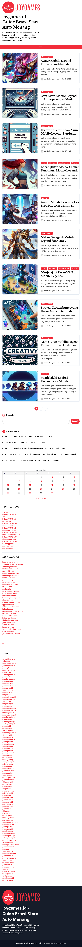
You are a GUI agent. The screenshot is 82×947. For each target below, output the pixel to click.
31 (52, 493)
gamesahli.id (7, 775)
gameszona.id (8, 780)
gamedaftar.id (8, 867)
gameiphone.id (8, 668)
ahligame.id (7, 811)
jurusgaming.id (8, 757)
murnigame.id (7, 804)
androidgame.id (8, 659)
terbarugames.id (9, 733)
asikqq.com (7, 512)
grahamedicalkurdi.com (11, 629)
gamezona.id (7, 802)
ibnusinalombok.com (10, 627)
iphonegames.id (8, 670)
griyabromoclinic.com (11, 634)
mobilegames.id (8, 679)
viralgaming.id (7, 842)
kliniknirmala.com (9, 614)
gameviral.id (7, 865)
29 (30, 493)
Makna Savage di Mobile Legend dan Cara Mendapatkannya (57, 241)
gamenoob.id (7, 856)
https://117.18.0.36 (9, 515)
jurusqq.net (7, 521)
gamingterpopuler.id (10, 845)
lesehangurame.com (10, 562)
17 (52, 485)
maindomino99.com (10, 530)
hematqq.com (8, 544)
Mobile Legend (47, 57)
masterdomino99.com (11, 535)
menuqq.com (7, 548)
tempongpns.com (9, 567)
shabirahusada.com (10, 620)
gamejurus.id (7, 798)
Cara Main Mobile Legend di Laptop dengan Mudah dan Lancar (59, 99)
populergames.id (9, 858)
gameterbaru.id (8, 690)
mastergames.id (9, 818)
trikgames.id (7, 695)
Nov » (44, 498)
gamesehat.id (8, 869)
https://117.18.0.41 (9, 528)
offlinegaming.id (8, 722)
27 (8, 493)
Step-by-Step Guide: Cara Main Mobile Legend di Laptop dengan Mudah (34, 460)
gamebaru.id (7, 860)
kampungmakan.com (10, 576)
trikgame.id (7, 661)
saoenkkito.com (9, 571)
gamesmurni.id (8, 769)
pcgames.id (7, 728)
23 (41, 489)
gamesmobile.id (8, 681)
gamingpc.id (7, 706)
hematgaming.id (8, 778)
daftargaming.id (8, 836)
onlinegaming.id (8, 724)
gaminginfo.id (7, 737)
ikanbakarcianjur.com (11, 602)
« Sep (38, 498)
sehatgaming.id (8, 838)
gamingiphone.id (9, 697)
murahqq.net (7, 526)
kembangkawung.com (11, 598)
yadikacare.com (8, 623)
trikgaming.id (7, 704)
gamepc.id (6, 672)
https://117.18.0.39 (9, 519)
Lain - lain (45, 198)
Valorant (75, 163)
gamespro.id (7, 849)
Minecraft (52, 163)
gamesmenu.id (8, 766)
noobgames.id (8, 862)
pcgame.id (6, 726)
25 (63, 489)
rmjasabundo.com (9, 593)
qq (3, 643)
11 (63, 481)
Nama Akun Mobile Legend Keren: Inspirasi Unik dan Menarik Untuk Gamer (59, 345)
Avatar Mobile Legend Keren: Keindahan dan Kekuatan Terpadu (56, 64)
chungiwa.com (8, 600)
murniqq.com (7, 546)
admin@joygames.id (51, 79)
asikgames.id (7, 793)
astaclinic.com (8, 625)
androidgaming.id (9, 663)
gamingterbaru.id (9, 710)
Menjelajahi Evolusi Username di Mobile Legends (55, 381)
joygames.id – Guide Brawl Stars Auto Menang (20, 914)
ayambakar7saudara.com (12, 564)
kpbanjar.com (7, 609)
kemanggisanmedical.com (12, 611)
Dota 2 (44, 163)
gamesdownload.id (10, 854)
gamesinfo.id (7, 677)
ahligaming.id (7, 782)
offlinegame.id (8, 719)
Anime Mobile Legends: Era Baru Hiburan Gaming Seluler (60, 206)
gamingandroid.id (9, 708)
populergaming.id (9, 840)
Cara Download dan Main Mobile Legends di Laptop (25, 442)
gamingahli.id (7, 751)
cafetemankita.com (10, 591)
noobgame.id (7, 874)
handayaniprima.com (10, 573)
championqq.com (9, 539)
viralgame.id (7, 876)
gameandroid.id (8, 666)
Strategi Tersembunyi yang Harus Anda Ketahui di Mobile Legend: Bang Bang (59, 311)
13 (8, 485)
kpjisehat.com (8, 605)
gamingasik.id (7, 748)
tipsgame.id (7, 735)
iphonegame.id (8, 713)
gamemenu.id (7, 800)
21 (19, 489)
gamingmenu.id (8, 746)
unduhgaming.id (8, 831)
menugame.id (7, 820)
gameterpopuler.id (10, 871)
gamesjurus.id (8, 771)
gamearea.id (7, 809)
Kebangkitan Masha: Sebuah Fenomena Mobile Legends (60, 168)
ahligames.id (7, 789)
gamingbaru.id (8, 824)
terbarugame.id (8, 730)
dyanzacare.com (9, 631)
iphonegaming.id (9, 715)
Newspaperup (47, 943)
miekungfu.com (8, 589)
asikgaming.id (7, 764)
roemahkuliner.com (10, 569)
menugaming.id (8, 760)
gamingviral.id (7, 827)
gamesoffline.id (8, 684)
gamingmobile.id (8, 699)
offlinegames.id (8, 675)
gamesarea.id (7, 807)
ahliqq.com (6, 517)
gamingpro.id (7, 829)
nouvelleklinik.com (9, 616)
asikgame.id (7, 813)
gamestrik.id (7, 693)
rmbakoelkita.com (9, 580)
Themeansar (61, 943)
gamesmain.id (7, 773)
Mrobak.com (7, 587)
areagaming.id (8, 762)
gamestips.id (7, 688)
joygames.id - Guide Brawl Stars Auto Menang (20, 22)
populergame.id (8, 880)
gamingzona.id (8, 755)
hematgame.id (8, 815)
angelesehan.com (9, 582)
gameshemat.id (8, 786)
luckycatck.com (8, 578)
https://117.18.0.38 (9, 533)
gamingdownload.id (10, 822)
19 (74, 485)
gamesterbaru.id (9, 686)
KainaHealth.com (9, 618)
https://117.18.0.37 (9, 537)
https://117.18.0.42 (9, 524)
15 (30, 485)
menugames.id (8, 784)
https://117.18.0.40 (9, 541)
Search (10, 415)
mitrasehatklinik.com (10, 607)
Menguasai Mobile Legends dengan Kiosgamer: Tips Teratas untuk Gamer (35, 448)
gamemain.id (7, 795)
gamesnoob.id (8, 847)
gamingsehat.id (8, 833)
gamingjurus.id (8, 744)
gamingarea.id (8, 753)
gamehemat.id (8, 791)
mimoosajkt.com (9, 596)
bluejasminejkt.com (10, 584)
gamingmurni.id (8, 742)
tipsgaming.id (7, 701)
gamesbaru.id (7, 851)
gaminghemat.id (8, 739)
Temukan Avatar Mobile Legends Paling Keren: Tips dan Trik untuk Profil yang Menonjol (40, 454)
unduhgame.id (8, 878)
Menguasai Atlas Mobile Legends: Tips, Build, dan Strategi (28, 436)
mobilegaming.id (8, 717)
